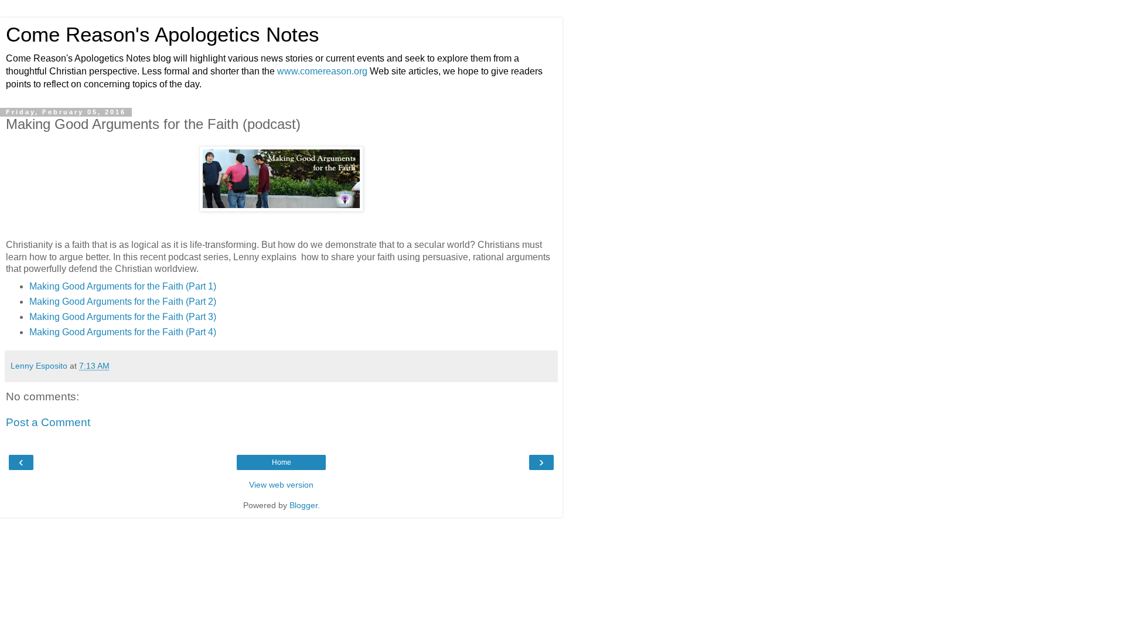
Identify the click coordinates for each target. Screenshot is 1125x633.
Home (281, 462)
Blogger (303, 505)
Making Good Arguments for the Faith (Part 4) (122, 332)
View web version (281, 484)
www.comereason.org (322, 71)
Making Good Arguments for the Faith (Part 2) (122, 302)
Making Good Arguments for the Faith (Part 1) (122, 286)
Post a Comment (48, 422)
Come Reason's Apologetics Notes (162, 34)
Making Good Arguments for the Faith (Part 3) (122, 317)
